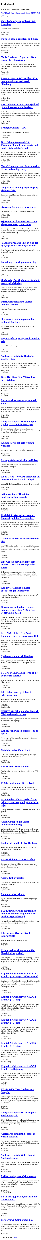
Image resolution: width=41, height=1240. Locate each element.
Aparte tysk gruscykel (12, 877)
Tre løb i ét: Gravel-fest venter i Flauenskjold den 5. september (18, 517)
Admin (16, 1237)
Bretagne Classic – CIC (13, 127)
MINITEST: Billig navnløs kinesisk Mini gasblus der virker (20, 713)
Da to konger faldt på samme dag (18, 262)
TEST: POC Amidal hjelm (15, 766)
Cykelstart (27, 13)
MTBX (33, 13)
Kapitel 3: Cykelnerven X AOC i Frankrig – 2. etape (18, 1021)
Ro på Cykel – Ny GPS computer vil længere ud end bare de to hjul (20, 478)
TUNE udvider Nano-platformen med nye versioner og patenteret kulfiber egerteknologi (18, 913)
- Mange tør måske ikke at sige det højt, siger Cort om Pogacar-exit (19, 244)
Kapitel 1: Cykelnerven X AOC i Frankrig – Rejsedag (18, 1067)
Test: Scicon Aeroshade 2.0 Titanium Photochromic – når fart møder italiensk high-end (19, 145)
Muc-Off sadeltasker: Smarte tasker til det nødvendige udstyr (20, 168)
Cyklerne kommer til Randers (17, 656)
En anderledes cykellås (13, 894)
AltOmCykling (9, 13)
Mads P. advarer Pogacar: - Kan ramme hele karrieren (18, 58)
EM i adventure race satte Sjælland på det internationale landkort (20, 106)
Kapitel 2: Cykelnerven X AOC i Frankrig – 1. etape (18, 1044)
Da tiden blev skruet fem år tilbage (19, 38)
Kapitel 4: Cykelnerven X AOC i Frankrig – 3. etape (18, 998)
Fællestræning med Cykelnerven (18, 1176)
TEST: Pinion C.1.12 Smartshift (18, 859)
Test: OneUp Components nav (17, 1219)
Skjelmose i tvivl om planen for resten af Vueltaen (17, 320)
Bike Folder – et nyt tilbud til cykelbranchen (16, 693)
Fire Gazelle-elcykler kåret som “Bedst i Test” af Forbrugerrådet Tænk (18, 564)
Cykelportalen (19, 13)
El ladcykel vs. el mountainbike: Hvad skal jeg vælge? (18, 952)
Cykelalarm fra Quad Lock (15, 750)
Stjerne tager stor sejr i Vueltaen (18, 206)
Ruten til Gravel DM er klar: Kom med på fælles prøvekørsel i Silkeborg (19, 81)
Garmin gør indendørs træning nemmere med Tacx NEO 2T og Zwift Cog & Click (18, 610)
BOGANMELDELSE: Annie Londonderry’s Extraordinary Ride (20, 634)
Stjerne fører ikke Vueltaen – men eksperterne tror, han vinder (19, 223)
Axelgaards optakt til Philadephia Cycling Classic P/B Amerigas (19, 423)
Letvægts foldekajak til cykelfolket (19, 460)
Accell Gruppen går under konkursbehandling (15, 823)
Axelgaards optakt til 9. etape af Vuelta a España (18, 1135)
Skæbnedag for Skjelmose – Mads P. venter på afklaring (20, 282)
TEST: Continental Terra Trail (17, 783)
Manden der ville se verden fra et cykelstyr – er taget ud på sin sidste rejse (19, 802)
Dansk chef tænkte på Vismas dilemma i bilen (16, 303)
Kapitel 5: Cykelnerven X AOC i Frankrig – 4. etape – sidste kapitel (19, 975)
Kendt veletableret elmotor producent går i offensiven (15, 589)
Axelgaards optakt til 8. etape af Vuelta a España (18, 1156)
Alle (2, 13)
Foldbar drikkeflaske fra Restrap (19, 843)
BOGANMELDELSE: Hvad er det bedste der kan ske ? (19, 674)
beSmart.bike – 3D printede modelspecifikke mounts (16, 495)
